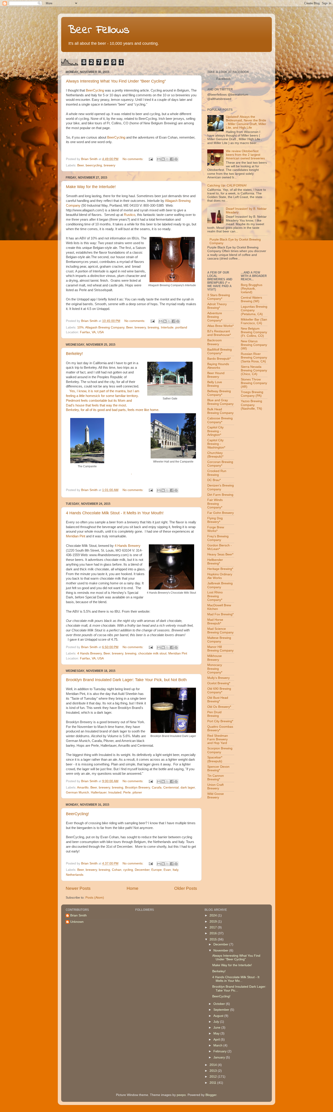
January (219, 1057)
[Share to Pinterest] (176, 159)
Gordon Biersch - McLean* (219, 547)
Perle (127, 792)
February (220, 1051)
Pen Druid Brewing (214, 714)
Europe (156, 869)
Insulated (114, 792)
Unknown (77, 921)
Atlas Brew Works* (220, 326)
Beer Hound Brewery (215, 374)
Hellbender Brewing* (215, 561)
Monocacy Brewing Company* (214, 668)
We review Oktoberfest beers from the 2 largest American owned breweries (245, 154)
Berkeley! (74, 353)
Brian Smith (78, 915)
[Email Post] (150, 159)
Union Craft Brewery (215, 786)
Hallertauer (98, 792)
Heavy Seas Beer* (220, 554)
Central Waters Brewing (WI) (251, 299)
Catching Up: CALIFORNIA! (227, 185)
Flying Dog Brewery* (215, 520)
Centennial (171, 787)
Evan (167, 869)
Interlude (167, 327)
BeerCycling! (77, 814)
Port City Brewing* (220, 721)
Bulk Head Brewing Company (220, 411)
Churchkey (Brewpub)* (215, 454)
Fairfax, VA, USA (92, 332)
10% (80, 327)
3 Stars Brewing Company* (218, 296)
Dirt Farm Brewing (220, 494)
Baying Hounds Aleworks (218, 365)
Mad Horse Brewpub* (215, 621)
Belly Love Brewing (214, 383)
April (217, 1039)
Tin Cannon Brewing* (215, 777)
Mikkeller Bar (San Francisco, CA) (254, 321)
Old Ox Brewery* (219, 706)
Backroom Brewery (214, 342)
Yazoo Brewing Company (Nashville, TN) (251, 404)
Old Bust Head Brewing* (217, 699)
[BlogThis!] (163, 159)
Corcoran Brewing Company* (220, 463)
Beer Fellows (98, 30)
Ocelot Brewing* (218, 683)
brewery (109, 165)
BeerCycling (95, 90)
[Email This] (159, 159)
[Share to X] (167, 159)
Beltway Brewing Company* (219, 393)
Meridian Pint (75, 536)
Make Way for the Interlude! (91, 186)
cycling (128, 869)
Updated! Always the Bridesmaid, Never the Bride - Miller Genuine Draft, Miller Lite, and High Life (246, 122)
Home (132, 888)
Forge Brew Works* (215, 529)
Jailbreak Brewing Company (220, 585)
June (217, 1027)
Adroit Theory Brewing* (217, 305)
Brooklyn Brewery (137, 787)
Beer (80, 165)
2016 (214, 933)
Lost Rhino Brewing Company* (215, 596)
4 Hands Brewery (127, 546)
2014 (214, 1065)
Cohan (116, 869)
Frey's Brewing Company (218, 538)
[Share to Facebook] (171, 159)
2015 (214, 939)
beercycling (94, 165)
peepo (181, 1095)
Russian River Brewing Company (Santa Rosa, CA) (254, 357)
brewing (153, 327)
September (221, 1009)
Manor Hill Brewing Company (220, 648)
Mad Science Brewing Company (220, 630)
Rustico (129, 215)
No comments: (133, 159)
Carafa (157, 787)
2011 (213, 1082)
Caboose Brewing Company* (220, 420)
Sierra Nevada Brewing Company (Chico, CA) (254, 370)
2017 (214, 927)
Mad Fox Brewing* (220, 614)
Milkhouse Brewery (214, 657)
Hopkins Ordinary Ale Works (219, 576)
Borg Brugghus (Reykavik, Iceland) (251, 288)
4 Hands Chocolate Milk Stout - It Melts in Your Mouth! (115, 513)
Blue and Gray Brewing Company (220, 402)
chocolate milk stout (152, 653)
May (216, 1033)
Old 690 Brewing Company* (219, 690)
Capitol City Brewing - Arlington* (215, 431)
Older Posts (185, 888)
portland (181, 327)
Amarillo (83, 787)
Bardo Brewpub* (219, 358)
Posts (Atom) (94, 897)
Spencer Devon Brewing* (218, 768)
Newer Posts (78, 888)
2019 (214, 921)
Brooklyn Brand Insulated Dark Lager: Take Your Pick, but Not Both (126, 680)
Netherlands (74, 874)
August (218, 1016)
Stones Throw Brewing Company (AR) (254, 383)
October (219, 1004)
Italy (175, 869)
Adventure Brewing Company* (214, 317)
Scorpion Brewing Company (219, 750)
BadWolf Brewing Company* (219, 351)
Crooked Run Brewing (216, 472)
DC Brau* (214, 480)
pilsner (137, 792)
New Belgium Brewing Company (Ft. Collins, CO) (254, 332)
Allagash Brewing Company (104, 327)
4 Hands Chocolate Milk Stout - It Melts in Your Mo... (235, 978)
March (218, 1045)
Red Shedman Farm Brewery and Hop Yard (217, 739)
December (142, 869)
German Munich (77, 792)
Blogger (210, 1095)
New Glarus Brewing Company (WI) (254, 345)
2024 (214, 915)
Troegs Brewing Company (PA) (252, 393)
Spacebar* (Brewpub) (214, 759)
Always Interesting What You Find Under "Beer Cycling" (116, 81)
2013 (214, 1070)
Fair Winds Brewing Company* (215, 503)
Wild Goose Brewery (215, 795)
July (216, 1021)
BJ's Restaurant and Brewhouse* (219, 333)
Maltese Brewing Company (219, 639)
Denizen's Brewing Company (220, 487)
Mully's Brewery (218, 678)
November (221, 950)
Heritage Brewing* (220, 569)
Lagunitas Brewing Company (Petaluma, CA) (254, 310)
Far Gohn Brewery (220, 513)
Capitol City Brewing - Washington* (216, 444)
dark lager (188, 787)
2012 (214, 1076)
